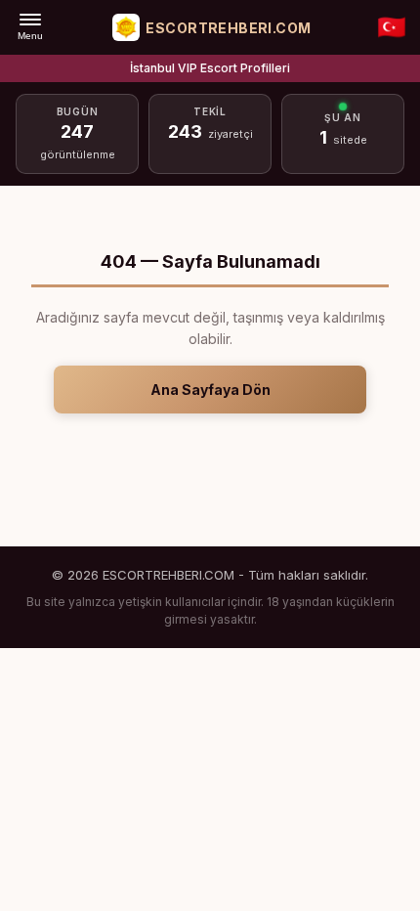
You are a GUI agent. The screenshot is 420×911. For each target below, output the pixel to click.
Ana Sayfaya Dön (210, 389)
